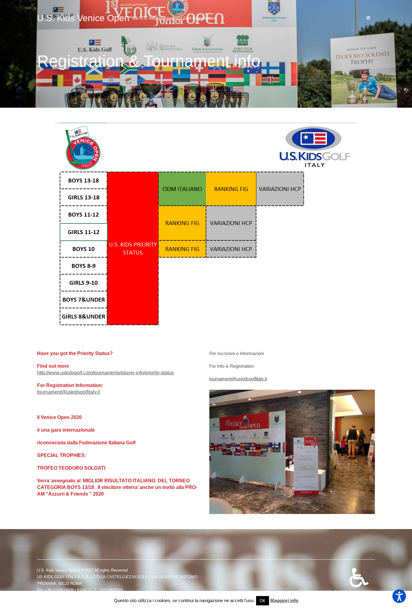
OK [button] (262, 600)
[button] (399, 596)
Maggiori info (284, 600)
